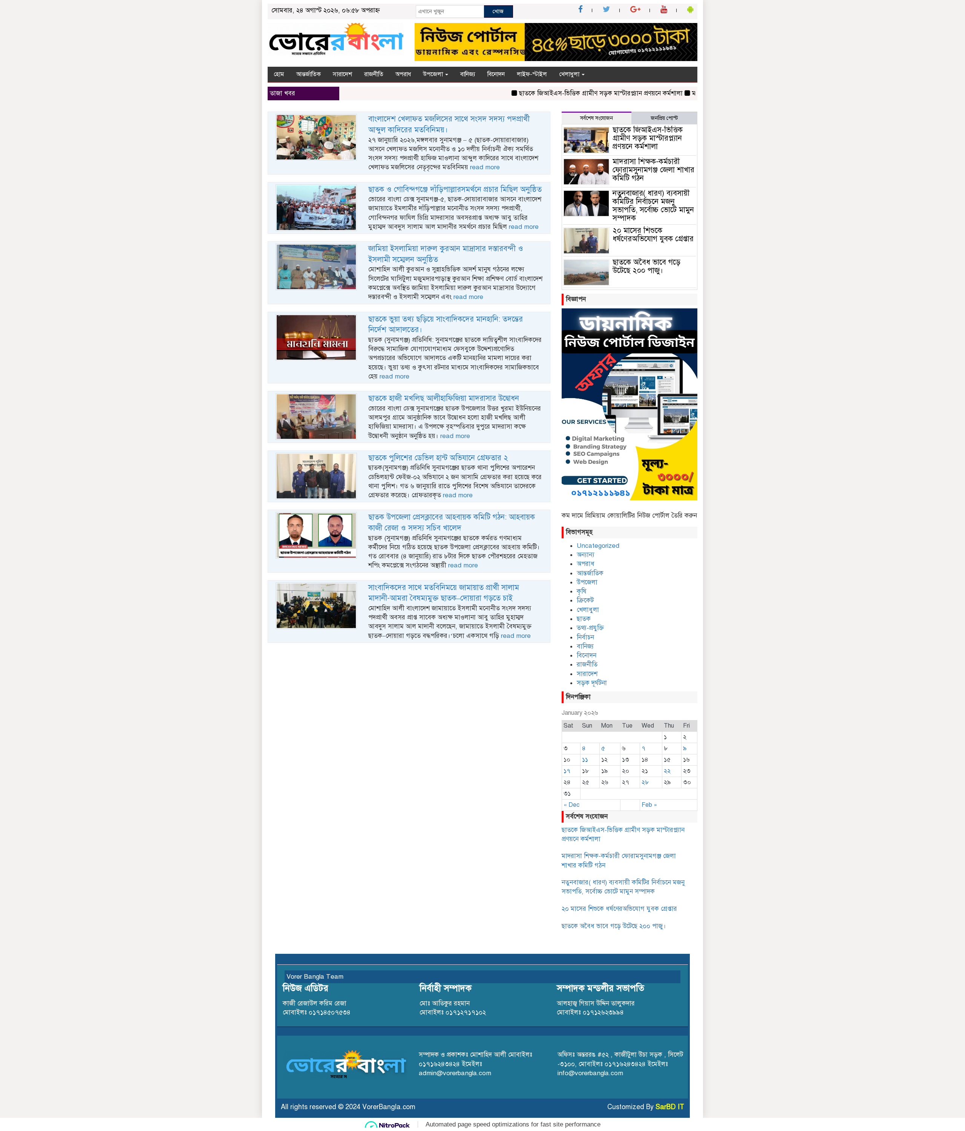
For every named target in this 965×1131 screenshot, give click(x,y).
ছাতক (584, 619)
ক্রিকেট (585, 600)
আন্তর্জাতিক (308, 74)
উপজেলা (433, 74)
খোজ (498, 11)
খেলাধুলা (570, 74)
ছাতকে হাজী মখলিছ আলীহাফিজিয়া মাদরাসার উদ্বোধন (443, 398)
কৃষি (582, 591)
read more (485, 167)
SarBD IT (670, 1107)
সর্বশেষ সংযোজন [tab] (596, 118)
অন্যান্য (585, 555)
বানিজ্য (467, 74)
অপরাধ (403, 74)
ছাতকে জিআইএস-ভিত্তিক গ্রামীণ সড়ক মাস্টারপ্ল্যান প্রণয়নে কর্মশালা (559, 93)
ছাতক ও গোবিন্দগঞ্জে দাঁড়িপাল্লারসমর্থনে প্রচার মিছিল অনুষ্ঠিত (455, 189)
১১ (585, 759)
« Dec (571, 805)
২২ (667, 771)
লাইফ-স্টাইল (532, 74)
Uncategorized (598, 546)
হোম (279, 74)
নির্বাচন (585, 637)
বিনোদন (496, 74)
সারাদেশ (342, 74)
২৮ (645, 782)
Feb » (649, 805)
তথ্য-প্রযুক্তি (590, 628)
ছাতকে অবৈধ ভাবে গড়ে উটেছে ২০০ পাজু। (646, 266)
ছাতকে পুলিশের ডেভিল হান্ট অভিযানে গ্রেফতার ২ (438, 458)
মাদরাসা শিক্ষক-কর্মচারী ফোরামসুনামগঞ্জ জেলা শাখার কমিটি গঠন (653, 170)
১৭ (567, 771)
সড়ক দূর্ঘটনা (592, 683)
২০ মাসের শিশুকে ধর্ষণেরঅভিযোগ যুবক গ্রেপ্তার (653, 235)
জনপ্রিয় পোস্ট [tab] (664, 118)
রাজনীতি (373, 74)
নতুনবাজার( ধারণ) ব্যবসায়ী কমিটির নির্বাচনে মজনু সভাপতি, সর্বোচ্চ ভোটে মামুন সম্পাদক (653, 205)
